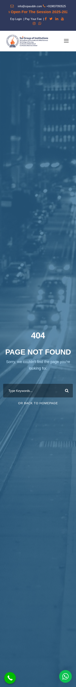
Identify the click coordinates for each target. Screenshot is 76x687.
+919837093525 (56, 6)
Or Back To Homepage (38, 403)
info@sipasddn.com (30, 6)
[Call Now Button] (10, 678)
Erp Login (16, 19)
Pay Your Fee (33, 19)
